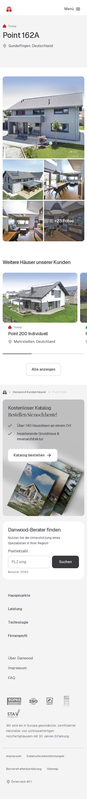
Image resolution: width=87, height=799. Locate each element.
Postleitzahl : (19, 551)
